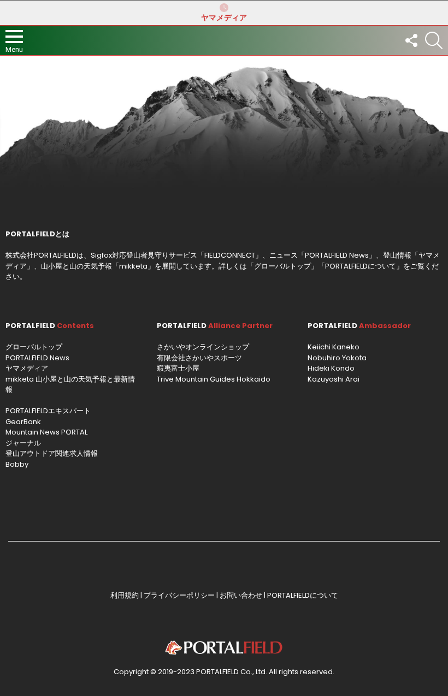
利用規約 (124, 595)
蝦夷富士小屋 (178, 368)
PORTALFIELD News (37, 358)
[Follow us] (411, 40)
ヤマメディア (224, 17)
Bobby (16, 464)
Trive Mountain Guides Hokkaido (213, 379)
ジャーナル (23, 443)
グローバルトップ (282, 266)
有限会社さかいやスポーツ (199, 358)
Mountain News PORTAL (46, 432)
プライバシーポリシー (179, 595)
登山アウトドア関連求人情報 (51, 453)
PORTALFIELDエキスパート (48, 411)
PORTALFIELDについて (360, 266)
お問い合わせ (241, 595)
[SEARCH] (434, 40)
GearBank (23, 422)
